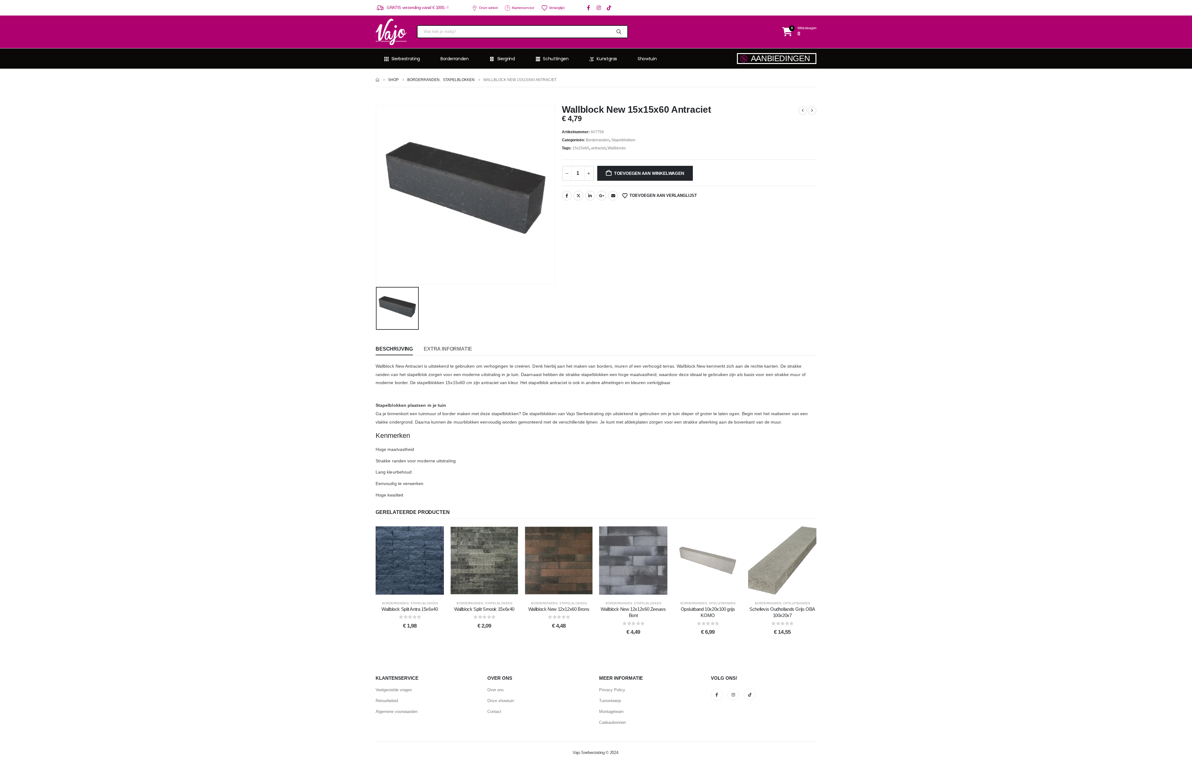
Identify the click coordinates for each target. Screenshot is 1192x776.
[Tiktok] (609, 8)
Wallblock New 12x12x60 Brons (558, 609)
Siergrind (506, 59)
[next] (812, 110)
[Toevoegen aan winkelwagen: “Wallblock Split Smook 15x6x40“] (484, 560)
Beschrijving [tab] (394, 349)
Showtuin (647, 59)
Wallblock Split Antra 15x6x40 (410, 609)
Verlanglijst (557, 8)
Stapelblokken (623, 140)
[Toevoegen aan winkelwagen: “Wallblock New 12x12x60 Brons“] (559, 560)
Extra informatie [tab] (448, 349)
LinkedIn (590, 196)
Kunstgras (607, 59)
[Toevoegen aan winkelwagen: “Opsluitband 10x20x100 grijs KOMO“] (708, 560)
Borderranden (454, 59)
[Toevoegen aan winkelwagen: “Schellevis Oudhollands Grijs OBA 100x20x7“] (782, 560)
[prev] (802, 110)
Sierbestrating (405, 59)
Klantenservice (523, 8)
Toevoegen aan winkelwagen (649, 173)
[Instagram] (599, 8)
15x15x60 (580, 148)
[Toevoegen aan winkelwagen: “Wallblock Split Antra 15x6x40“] (410, 560)
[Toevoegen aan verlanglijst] (394, 560)
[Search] (618, 32)
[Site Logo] (391, 32)
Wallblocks (616, 148)
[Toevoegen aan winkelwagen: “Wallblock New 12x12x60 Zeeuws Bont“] (633, 560)
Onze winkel (488, 8)
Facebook (567, 196)
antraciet (598, 148)
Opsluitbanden (722, 603)
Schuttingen (555, 59)
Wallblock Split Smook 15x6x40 (484, 609)
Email (613, 196)
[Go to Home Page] (377, 79)
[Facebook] (589, 8)
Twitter (578, 196)
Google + (602, 196)
